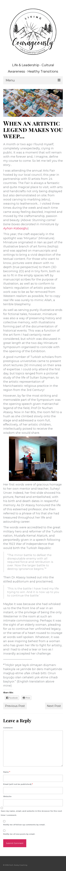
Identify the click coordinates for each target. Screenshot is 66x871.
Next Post (54, 706)
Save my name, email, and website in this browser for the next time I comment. (31, 813)
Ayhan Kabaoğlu (15, 228)
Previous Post (15, 706)
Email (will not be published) (18, 784)
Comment (8, 728)
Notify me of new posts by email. (19, 834)
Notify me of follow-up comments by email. (24, 825)
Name (6, 772)
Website (7, 796)
